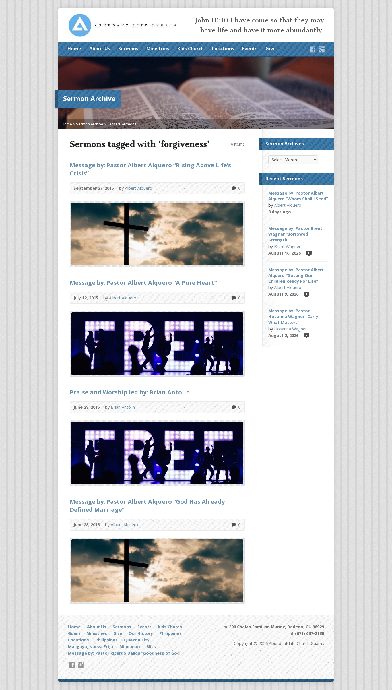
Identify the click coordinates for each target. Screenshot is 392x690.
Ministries (157, 48)
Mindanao (129, 646)
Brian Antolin (123, 407)
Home (74, 48)
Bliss (151, 646)
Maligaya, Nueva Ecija (90, 646)
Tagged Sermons (122, 124)
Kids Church (190, 48)
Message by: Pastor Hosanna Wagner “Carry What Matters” (293, 316)
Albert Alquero (138, 188)
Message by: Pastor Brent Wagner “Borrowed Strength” (295, 234)
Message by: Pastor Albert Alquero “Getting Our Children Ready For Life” (296, 275)
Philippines (170, 633)
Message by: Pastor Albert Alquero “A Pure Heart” (143, 282)
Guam (74, 633)
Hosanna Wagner (290, 329)
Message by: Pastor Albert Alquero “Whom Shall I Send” (298, 195)
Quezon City (137, 640)
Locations (223, 48)
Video (308, 253)
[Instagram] (81, 665)
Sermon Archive (89, 124)
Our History (141, 633)
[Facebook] (312, 49)
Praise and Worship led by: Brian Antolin (130, 392)
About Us (99, 48)
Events (249, 48)
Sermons (128, 48)
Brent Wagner (287, 246)
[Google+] (322, 49)
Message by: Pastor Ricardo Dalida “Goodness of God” (124, 653)
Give (270, 48)
